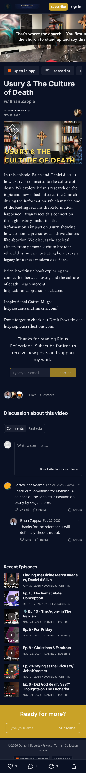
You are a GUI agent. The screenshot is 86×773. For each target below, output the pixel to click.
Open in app (24, 70)
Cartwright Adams (29, 484)
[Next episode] (15, 56)
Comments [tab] (15, 428)
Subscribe (58, 7)
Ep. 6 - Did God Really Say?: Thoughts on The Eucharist (46, 686)
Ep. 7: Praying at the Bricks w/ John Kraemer (48, 668)
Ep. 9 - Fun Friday (37, 629)
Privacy (47, 746)
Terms (58, 746)
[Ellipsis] (80, 484)
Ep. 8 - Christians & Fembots (47, 648)
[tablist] (24, 428)
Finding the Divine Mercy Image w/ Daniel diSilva (50, 577)
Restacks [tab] (35, 428)
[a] (11, 580)
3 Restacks (46, 395)
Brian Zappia (30, 520)
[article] (43, 580)
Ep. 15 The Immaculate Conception (42, 595)
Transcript (61, 70)
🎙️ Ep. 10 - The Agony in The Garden (47, 613)
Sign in (76, 7)
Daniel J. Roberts (17, 110)
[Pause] (5, 56)
